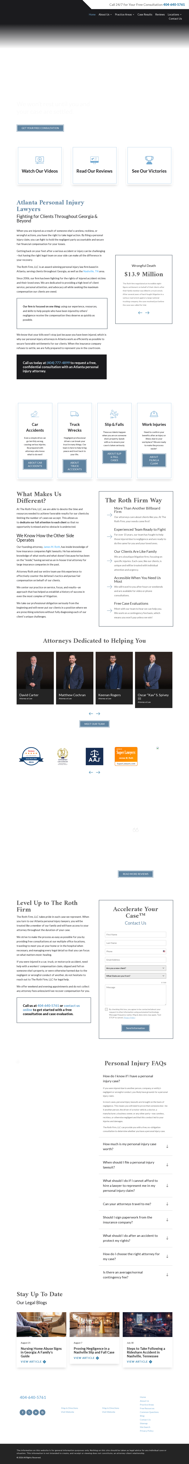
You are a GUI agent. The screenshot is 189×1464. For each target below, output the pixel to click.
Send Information (135, 1028)
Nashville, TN (91, 271)
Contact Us (175, 19)
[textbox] (133, 968)
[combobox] (135, 968)
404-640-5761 (174, 4)
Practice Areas (123, 15)
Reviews (160, 15)
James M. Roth (51, 546)
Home (92, 15)
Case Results (145, 15)
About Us (104, 15)
